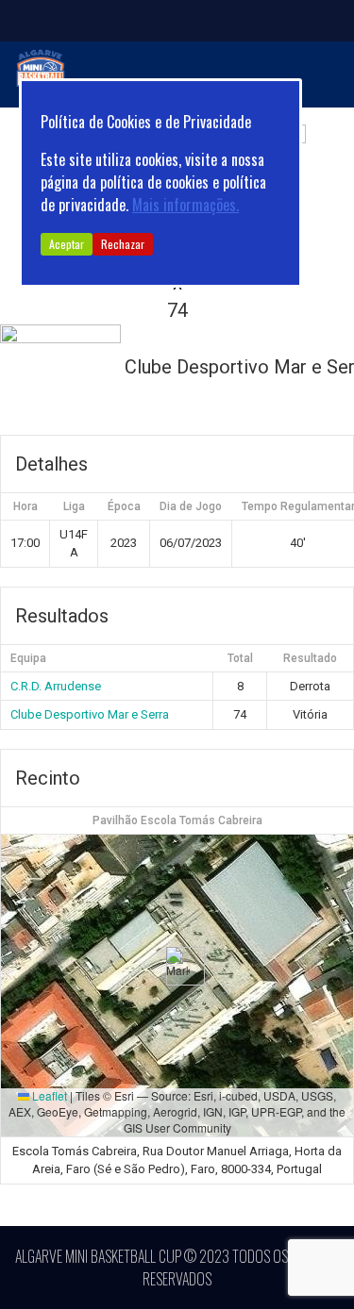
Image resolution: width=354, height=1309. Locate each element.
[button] (178, 966)
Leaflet (48, 1095)
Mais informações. (185, 204)
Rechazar (122, 244)
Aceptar (66, 244)
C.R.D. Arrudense (55, 686)
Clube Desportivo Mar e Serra (89, 714)
